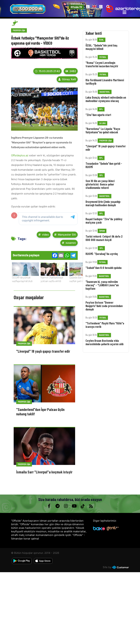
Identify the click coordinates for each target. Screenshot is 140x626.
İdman (102, 230)
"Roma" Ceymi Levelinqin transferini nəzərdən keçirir (102, 64)
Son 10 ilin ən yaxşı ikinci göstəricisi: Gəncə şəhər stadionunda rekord (100, 184)
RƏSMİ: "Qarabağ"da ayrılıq (102, 254)
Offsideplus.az (19, 155)
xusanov (71, 242)
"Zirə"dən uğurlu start (98, 115)
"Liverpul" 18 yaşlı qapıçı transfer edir (43, 351)
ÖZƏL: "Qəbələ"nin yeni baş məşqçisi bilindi (101, 47)
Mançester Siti (67, 234)
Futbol (102, 57)
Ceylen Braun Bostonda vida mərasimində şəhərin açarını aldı (104, 342)
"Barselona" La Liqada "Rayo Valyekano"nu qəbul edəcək (103, 130)
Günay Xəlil (69, 79)
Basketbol (105, 91)
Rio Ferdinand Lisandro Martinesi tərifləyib (105, 81)
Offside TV (76, 7)
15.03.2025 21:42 (49, 71)
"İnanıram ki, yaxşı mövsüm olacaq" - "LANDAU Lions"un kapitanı (102, 285)
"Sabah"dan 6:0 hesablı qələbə (104, 268)
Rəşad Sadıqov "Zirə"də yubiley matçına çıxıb (104, 220)
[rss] (91, 506)
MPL (101, 109)
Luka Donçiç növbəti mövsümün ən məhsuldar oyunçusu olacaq (106, 99)
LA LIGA (102, 123)
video (45, 234)
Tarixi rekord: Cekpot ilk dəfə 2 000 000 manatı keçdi (104, 238)
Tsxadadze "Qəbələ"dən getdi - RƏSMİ (104, 165)
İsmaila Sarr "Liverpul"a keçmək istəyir (44, 472)
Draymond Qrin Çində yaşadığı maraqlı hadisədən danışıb (103, 203)
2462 (72, 71)
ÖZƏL (101, 39)
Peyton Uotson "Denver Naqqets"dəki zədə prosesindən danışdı (104, 306)
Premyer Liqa (19, 30)
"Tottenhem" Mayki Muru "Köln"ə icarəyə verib (105, 324)
